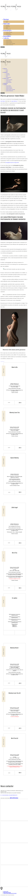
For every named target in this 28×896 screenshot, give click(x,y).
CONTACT (3, 47)
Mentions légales (7, 892)
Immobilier (7, 36)
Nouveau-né (8, 26)
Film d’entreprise (8, 82)
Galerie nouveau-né (9, 42)
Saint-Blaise (3, 101)
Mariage (6, 19)
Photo (7, 21)
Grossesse (7, 25)
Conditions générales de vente (10, 893)
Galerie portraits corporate (10, 43)
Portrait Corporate (9, 32)
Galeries (6, 38)
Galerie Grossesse (9, 41)
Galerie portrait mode (9, 90)
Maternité (6, 24)
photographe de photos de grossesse (12, 162)
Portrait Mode (8, 33)
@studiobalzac (14, 798)
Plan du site (5, 891)
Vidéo (7, 22)
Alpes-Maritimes (14, 101)
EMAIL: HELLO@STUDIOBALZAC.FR (12, 795)
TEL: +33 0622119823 (4, 795)
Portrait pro (7, 30)
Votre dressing (8, 29)
